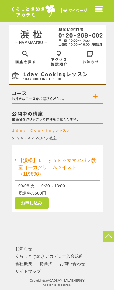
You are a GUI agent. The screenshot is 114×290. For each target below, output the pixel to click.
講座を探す (25, 58)
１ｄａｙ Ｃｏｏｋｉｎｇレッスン (41, 130)
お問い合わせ (72, 263)
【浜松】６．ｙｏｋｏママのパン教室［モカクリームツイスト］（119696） (57, 167)
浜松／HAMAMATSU (31, 37)
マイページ (74, 10)
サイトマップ (28, 271)
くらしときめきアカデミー (33, 11)
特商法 (46, 263)
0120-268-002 (80, 37)
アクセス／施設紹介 (58, 58)
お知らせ (90, 58)
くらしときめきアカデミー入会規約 (49, 256)
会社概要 (23, 263)
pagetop (108, 236)
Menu (99, 10)
